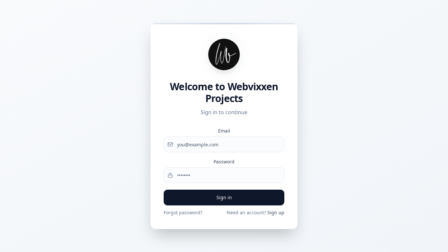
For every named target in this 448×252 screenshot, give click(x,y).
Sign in (224, 197)
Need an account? (255, 212)
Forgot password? (183, 212)
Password (224, 161)
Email (224, 131)
